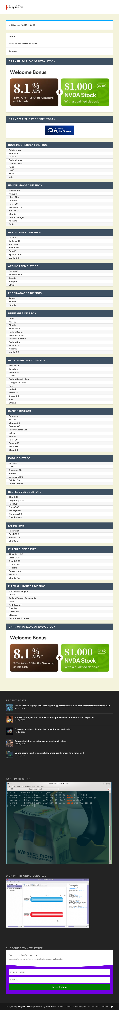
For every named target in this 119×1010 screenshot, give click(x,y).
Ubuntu (12, 214)
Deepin (12, 237)
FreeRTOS (14, 534)
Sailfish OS (14, 480)
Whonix (12, 403)
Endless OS (14, 241)
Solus (12, 173)
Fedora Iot (14, 531)
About (12, 36)
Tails (11, 399)
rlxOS (11, 170)
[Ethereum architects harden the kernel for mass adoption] (9, 731)
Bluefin (12, 301)
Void (11, 177)
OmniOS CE (14, 561)
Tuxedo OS (14, 211)
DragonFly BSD (16, 500)
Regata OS (14, 443)
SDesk (12, 285)
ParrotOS (13, 392)
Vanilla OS (14, 258)
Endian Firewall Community (22, 598)
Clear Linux (14, 558)
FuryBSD (13, 504)
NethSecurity (15, 605)
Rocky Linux (15, 571)
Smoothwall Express (19, 618)
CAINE (12, 376)
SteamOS (13, 450)
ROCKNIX (13, 446)
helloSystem (15, 510)
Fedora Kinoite (16, 335)
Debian (12, 157)
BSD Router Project (18, 591)
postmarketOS (16, 477)
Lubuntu (13, 200)
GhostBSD (14, 507)
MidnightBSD (15, 514)
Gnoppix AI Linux (17, 382)
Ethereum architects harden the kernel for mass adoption (43, 729)
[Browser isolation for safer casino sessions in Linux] (9, 743)
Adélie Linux (15, 150)
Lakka (12, 433)
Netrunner (14, 248)
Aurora (12, 298)
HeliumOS (14, 345)
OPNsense (14, 611)
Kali (11, 386)
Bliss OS (13, 463)
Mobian (12, 473)
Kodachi (13, 389)
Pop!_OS (13, 204)
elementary (14, 190)
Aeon (11, 318)
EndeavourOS (15, 274)
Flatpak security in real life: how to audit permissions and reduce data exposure (54, 717)
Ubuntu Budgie (16, 217)
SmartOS (13, 574)
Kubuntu (13, 194)
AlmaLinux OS (16, 554)
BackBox (13, 369)
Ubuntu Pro (14, 578)
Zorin (11, 224)
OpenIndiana (15, 517)
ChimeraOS (14, 423)
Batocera (13, 416)
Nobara (12, 436)
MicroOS (13, 349)
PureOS (12, 251)
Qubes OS (14, 396)
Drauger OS (14, 426)
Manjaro (13, 281)
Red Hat (13, 568)
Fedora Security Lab (19, 379)
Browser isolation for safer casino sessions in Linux (40, 741)
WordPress (51, 1006)
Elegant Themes (25, 1006)
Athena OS (14, 365)
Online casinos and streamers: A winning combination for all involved (49, 753)
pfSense (13, 615)
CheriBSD (13, 497)
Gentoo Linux (15, 163)
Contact (13, 51)
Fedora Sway (15, 342)
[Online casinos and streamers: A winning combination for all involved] (9, 754)
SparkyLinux (15, 254)
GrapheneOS (15, 470)
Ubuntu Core (15, 541)
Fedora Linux (15, 160)
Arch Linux (14, 153)
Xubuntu (13, 221)
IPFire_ (12, 601)
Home (61, 1006)
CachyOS (13, 271)
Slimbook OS (15, 207)
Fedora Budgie (16, 332)
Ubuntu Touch (16, 483)
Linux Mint (14, 197)
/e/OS (11, 467)
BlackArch (14, 372)
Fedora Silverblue (17, 339)
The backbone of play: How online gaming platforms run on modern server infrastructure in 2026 (62, 705)
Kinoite (12, 305)
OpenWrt (13, 608)
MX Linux (13, 244)
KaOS (11, 167)
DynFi (12, 595)
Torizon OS (14, 537)
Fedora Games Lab (18, 430)
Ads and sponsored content (23, 44)
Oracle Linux (15, 564)
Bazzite (12, 419)
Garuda (12, 278)
